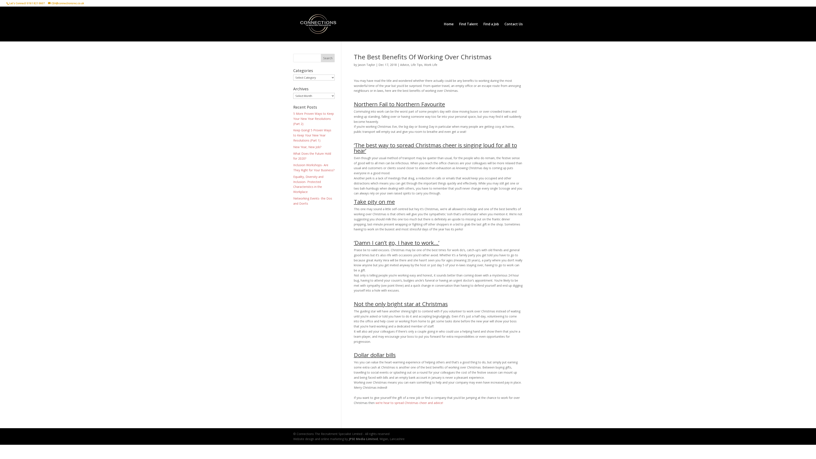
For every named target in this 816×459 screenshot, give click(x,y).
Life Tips (416, 65)
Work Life (430, 65)
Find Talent (468, 24)
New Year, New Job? (307, 147)
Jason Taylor (366, 65)
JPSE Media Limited (363, 439)
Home (449, 24)
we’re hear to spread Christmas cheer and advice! (409, 403)
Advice (404, 65)
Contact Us (513, 24)
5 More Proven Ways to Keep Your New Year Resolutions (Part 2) (313, 119)
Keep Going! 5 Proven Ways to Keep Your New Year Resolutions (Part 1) (312, 135)
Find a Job (491, 24)
